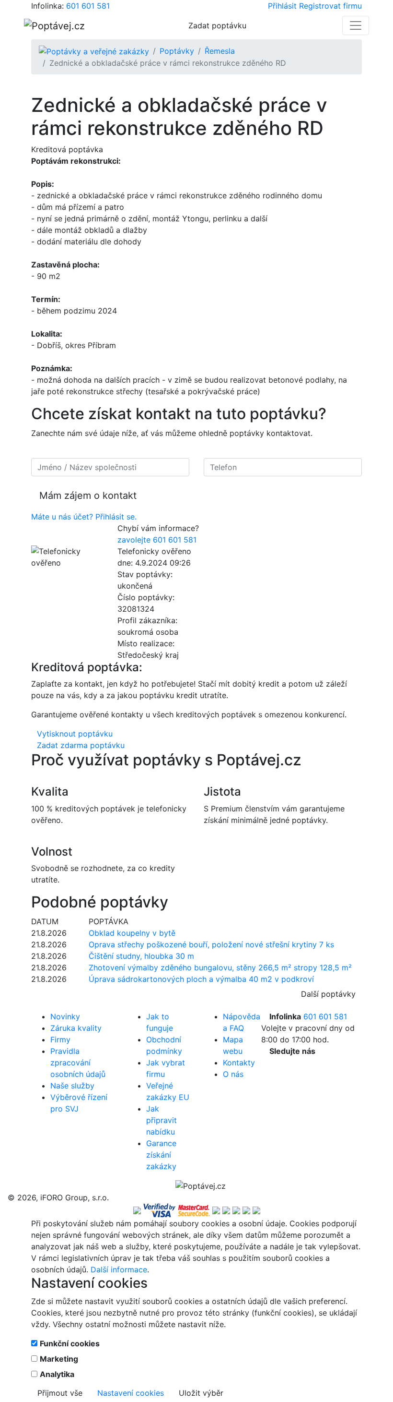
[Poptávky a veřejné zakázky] (94, 51)
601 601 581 (88, 6)
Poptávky (177, 51)
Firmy (60, 1039)
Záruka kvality (76, 1028)
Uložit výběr (201, 1393)
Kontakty (239, 1062)
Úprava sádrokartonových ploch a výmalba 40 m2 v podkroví (201, 979)
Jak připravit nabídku (161, 1120)
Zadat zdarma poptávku (81, 745)
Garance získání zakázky (161, 1154)
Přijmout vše (59, 1393)
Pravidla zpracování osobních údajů (77, 1062)
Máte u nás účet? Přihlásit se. (84, 516)
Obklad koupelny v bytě (132, 933)
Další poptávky (328, 994)
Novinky (65, 1016)
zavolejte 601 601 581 (156, 539)
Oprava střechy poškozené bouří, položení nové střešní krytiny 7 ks (211, 944)
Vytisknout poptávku (75, 733)
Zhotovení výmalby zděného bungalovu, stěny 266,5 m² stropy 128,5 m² (220, 967)
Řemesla (220, 51)
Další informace (119, 1269)
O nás (233, 1074)
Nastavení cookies (130, 1393)
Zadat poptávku (217, 25)
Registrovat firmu (330, 6)
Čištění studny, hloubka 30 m (141, 956)
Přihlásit (282, 6)
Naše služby (72, 1085)
